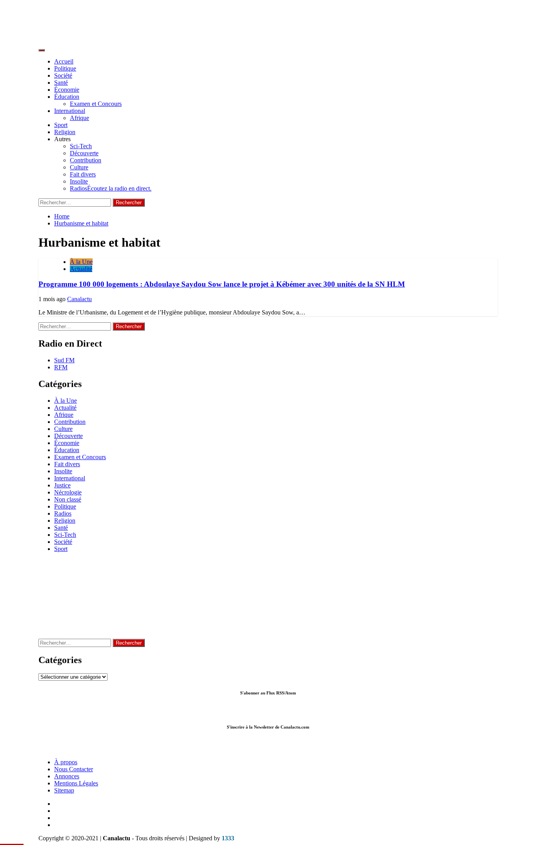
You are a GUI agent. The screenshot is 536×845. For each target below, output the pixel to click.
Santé (61, 82)
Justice (62, 485)
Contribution (85, 160)
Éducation (66, 96)
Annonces (66, 776)
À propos (65, 762)
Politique (65, 68)
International (69, 110)
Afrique (79, 117)
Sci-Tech (81, 146)
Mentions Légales (76, 783)
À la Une (81, 261)
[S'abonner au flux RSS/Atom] (267, 711)
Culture (79, 167)
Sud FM (64, 360)
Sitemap (64, 790)
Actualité (81, 268)
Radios (110, 188)
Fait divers (83, 174)
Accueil (63, 61)
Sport (60, 125)
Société (63, 75)
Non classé (67, 499)
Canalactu (79, 299)
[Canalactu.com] (268, 748)
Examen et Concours (96, 103)
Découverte (84, 153)
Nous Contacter (73, 769)
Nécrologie (68, 492)
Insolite (79, 181)
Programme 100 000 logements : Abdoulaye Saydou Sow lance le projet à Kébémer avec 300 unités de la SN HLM (221, 284)
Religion (64, 132)
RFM (60, 367)
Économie (66, 89)
